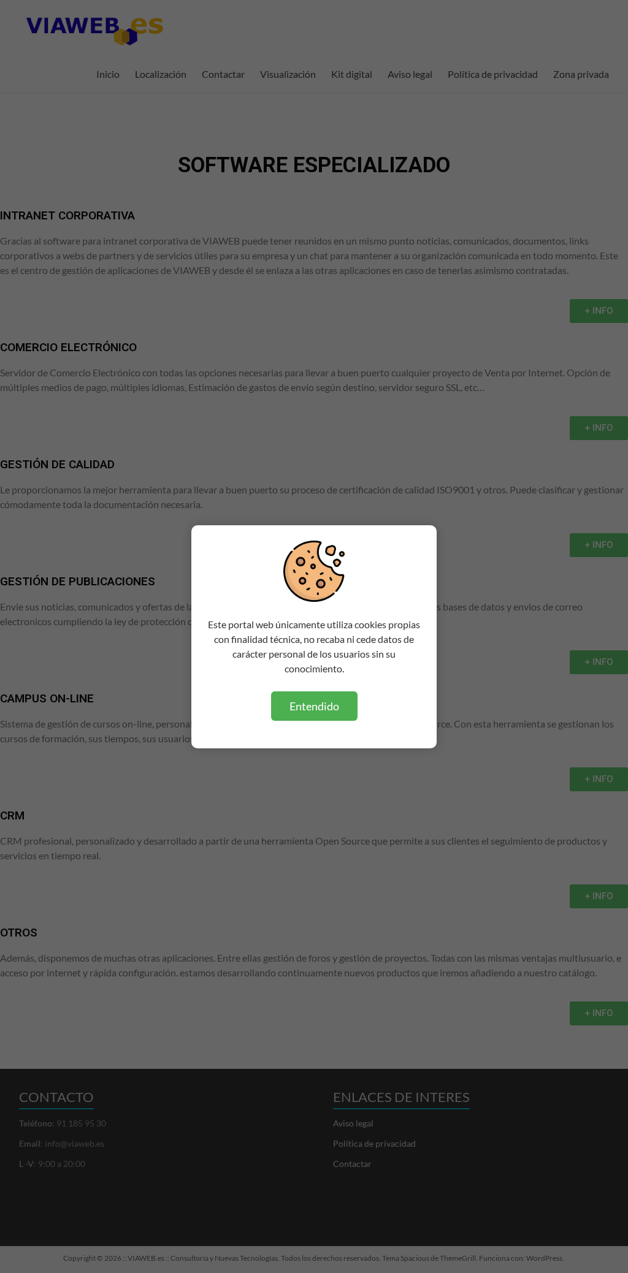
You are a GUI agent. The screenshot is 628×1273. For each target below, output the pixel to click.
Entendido (314, 706)
